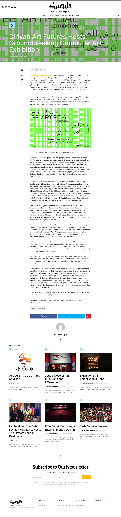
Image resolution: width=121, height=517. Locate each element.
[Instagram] (9, 7)
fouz (12, 383)
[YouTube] (15, 7)
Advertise (61, 501)
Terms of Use (80, 501)
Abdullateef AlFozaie (53, 386)
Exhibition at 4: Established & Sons (92, 377)
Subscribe (86, 477)
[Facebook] (3, 7)
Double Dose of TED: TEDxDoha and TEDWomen (58, 379)
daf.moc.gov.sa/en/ (41, 302)
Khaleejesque (15, 56)
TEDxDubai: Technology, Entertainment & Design (60, 428)
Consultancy (80, 506)
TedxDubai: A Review (93, 426)
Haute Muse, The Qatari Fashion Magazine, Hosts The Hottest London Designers (25, 431)
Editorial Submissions (65, 506)
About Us (42, 501)
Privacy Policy (100, 501)
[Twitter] (6, 7)
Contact (42, 506)
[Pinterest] (12, 7)
